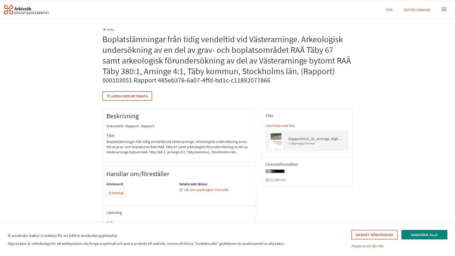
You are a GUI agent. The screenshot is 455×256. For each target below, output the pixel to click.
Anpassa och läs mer (367, 245)
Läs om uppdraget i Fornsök (206, 189)
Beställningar (417, 9)
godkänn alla (424, 234)
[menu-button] (444, 9)
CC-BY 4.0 (277, 179)
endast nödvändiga (374, 234)
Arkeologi (116, 192)
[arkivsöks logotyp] (26, 9)
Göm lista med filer (281, 125)
